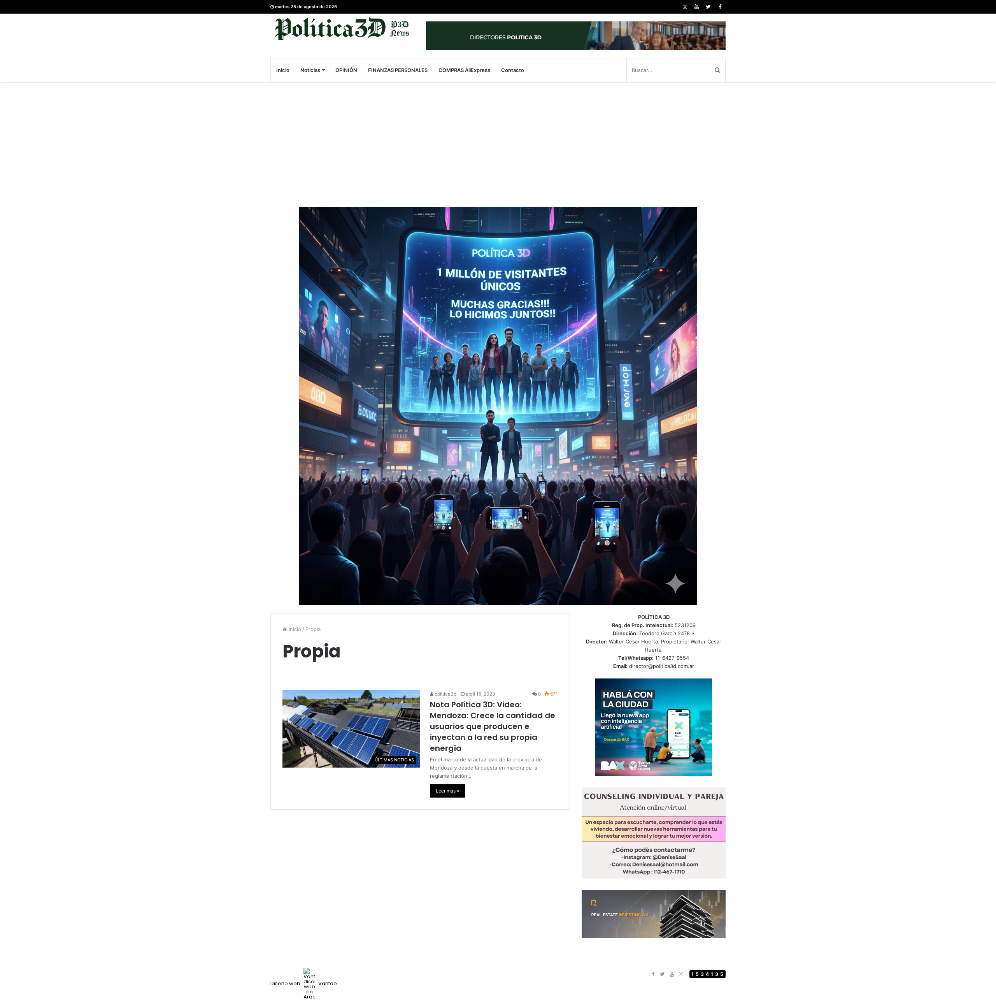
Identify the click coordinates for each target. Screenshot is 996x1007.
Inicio (282, 70)
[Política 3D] (342, 28)
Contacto (512, 70)
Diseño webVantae (303, 983)
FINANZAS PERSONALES (398, 70)
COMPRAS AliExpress (464, 70)
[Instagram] (685, 7)
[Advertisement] (498, 144)
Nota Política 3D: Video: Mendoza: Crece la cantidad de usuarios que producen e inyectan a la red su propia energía (492, 726)
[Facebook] (720, 7)
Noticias (310, 70)
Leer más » (447, 791)
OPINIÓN (346, 70)
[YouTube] (696, 7)
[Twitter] (708, 7)
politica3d (444, 694)
